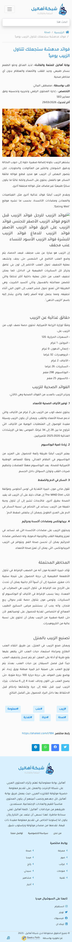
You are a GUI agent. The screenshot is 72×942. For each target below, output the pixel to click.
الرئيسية (59, 32)
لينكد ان (60, 924)
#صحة (62, 717)
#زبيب (62, 709)
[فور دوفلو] (8, 937)
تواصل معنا (17, 833)
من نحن (57, 833)
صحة (47, 32)
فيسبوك (59, 918)
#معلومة (13, 709)
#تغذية (28, 717)
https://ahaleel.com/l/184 (38, 733)
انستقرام (60, 906)
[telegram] (36, 747)
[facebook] (55, 747)
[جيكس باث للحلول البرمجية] (31, 938)
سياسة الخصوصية (38, 833)
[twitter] (65, 747)
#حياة (45, 717)
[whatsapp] (45, 747)
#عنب (38, 709)
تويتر (61, 912)
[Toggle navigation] (9, 9)
